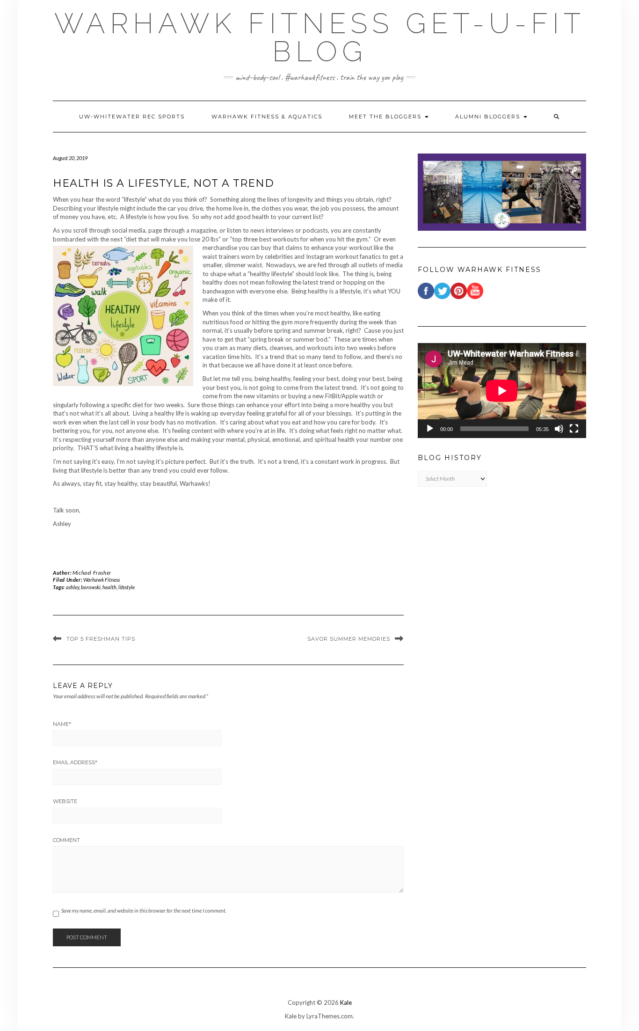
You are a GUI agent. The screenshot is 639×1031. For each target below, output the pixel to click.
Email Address (75, 762)
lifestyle (126, 587)
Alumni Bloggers (489, 116)
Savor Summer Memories (348, 639)
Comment (66, 840)
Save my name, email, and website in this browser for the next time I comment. (143, 910)
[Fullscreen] (574, 428)
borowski (91, 587)
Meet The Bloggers (386, 116)
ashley (72, 587)
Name (62, 724)
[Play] (430, 428)
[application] (502, 390)
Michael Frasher (92, 573)
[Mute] (559, 428)
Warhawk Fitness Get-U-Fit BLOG (319, 37)
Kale (346, 1002)
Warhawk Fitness (101, 580)
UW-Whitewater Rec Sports (132, 116)
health (109, 587)
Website (65, 801)
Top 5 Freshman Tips (100, 639)
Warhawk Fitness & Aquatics (266, 116)
